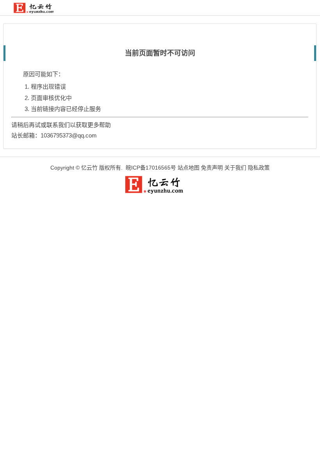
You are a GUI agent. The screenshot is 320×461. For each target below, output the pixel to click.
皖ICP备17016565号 (151, 167)
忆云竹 (89, 167)
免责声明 (212, 167)
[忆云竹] (38, 11)
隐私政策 (259, 167)
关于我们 (235, 167)
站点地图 (188, 167)
